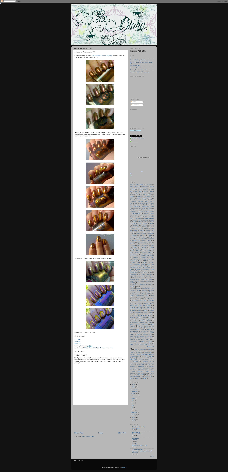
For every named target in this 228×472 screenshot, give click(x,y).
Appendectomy (144, 188)
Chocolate (143, 215)
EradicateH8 (134, 235)
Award (140, 191)
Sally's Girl (140, 326)
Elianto (133, 233)
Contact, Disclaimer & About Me (139, 70)
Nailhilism (134, 284)
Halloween (139, 250)
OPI (147, 295)
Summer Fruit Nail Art (137, 434)
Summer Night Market (144, 344)
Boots (136, 203)
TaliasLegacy (143, 349)
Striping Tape (148, 343)
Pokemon (139, 303)
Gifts (152, 245)
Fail (150, 237)
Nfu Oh (138, 290)
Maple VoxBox (133, 276)
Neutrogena (137, 288)
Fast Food (143, 238)
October (133, 393)
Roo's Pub (149, 322)
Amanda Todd (144, 186)
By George (149, 208)
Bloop (152, 199)
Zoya (144, 378)
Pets (144, 298)
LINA (141, 272)
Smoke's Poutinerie (139, 336)
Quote (133, 315)
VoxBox (133, 371)
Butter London (142, 208)
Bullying (135, 208)
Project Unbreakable (143, 313)
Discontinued (151, 226)
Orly (152, 295)
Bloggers (132, 199)
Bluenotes (134, 201)
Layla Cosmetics (145, 269)
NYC (143, 292)
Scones (152, 326)
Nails (97, 348)
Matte (152, 276)
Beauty (132, 196)
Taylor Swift (143, 350)
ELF (153, 231)
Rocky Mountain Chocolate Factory (138, 322)
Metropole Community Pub (146, 277)
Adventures (149, 184)
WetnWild (141, 374)
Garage (133, 245)
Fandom (132, 238)
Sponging (132, 339)
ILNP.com (77, 339)
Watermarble (145, 373)
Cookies (140, 220)
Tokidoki (147, 359)
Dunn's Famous (139, 231)
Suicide (136, 344)
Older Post (122, 433)
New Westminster (146, 288)
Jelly (145, 260)
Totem (152, 359)
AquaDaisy (134, 189)
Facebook (77, 341)
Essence (141, 235)
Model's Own (144, 279)
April (132, 407)
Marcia (147, 276)
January (133, 414)
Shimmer (152, 331)
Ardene (141, 189)
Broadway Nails (145, 206)
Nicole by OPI (145, 290)
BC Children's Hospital (146, 194)
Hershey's (143, 252)
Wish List (132, 378)
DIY (142, 228)
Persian (133, 298)
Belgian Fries (140, 196)
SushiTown (134, 346)
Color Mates (138, 218)
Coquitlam (146, 220)
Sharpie (149, 329)
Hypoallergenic (133, 255)
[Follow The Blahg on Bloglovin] (135, 131)
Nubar (138, 292)
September (134, 396)
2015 (133, 384)
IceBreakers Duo (145, 257)
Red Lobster (140, 319)
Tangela (150, 349)
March (133, 410)
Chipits (137, 215)
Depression (144, 225)
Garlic (138, 245)
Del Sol (152, 223)
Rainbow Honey (143, 315)
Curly (140, 223)
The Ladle (132, 354)
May (132, 405)
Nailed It (134, 444)
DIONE (144, 226)
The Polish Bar (142, 358)
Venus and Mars (150, 369)
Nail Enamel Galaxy (143, 283)
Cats (138, 211)
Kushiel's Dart (133, 267)
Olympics (132, 295)
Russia (137, 324)
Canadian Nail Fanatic (138, 427)
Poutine (145, 310)
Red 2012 (150, 317)
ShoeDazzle (134, 332)
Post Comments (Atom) (88, 436)
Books (146, 201)
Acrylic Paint (139, 184)
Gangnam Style (150, 243)
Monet (150, 279)
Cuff (146, 221)
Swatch (111, 348)
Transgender (135, 361)
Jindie (133, 262)
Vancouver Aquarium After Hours (144, 368)
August (133, 398)
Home (100, 433)
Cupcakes (134, 223)
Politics (139, 310)
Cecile (146, 211)
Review (142, 320)
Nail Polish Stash (134, 65)
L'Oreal (139, 267)
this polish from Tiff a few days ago (102, 55)
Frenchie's (150, 242)
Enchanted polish (141, 233)
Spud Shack (140, 339)
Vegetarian (142, 369)
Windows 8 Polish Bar (135, 376)
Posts (134, 101)
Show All (152, 456)
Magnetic (149, 274)
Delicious (135, 225)
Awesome (146, 191)
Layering (138, 269)
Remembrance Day (149, 319)
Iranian (140, 260)
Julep (144, 262)
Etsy (139, 237)
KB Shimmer (137, 264)
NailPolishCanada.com (145, 284)
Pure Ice (152, 314)
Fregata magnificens (141, 242)
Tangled (131, 350)
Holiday (149, 252)
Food (149, 240)
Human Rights (148, 254)
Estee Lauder (133, 237)
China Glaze (136, 213)
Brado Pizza (137, 206)
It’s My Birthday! (136, 428)
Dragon (135, 230)
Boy (144, 204)
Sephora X (137, 329)
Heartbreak (137, 252)
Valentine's (132, 366)
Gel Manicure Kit (145, 245)
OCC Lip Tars (135, 293)
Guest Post (151, 249)
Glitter (135, 247)
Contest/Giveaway (148, 218)
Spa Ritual (137, 338)
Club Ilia (147, 216)
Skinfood (139, 334)
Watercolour (137, 373)
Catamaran (132, 211)
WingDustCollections (147, 376)
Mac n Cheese (141, 274)
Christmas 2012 (133, 216)
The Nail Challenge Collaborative (139, 60)
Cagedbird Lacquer (135, 209)
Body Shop (140, 201)
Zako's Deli (138, 378)
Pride (150, 312)
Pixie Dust (151, 300)
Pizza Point (135, 302)
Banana (146, 193)
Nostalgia (134, 292)
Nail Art (132, 283)
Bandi (137, 194)
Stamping (141, 341)
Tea (149, 350)
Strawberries (139, 343)
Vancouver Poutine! (135, 67)
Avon (136, 191)
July (132, 400)
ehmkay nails (136, 432)
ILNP (94, 348)
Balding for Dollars (137, 193)
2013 (133, 417)
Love (151, 272)
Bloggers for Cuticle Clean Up (142, 199)
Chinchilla (146, 213)
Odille (143, 293)
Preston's (145, 312)
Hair (133, 250)
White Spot (149, 374)
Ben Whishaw (147, 196)
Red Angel (132, 319)
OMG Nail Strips (140, 295)
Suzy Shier (142, 346)
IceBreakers (135, 257)
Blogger (124, 467)
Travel (140, 363)
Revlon (149, 320)
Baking (152, 191)
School (146, 326)
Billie (138, 198)
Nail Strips (151, 283)
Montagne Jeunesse (134, 281)
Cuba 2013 (140, 221)
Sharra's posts (104, 348)
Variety (131, 369)
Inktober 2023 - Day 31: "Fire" (139, 445)
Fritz (137, 243)
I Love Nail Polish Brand (85, 348)
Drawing (141, 230)
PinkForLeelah (135, 300)
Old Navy (149, 293)
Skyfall (131, 336)
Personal (139, 298)
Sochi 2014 (149, 336)
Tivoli (141, 359)
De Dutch (145, 223)
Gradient (144, 249)
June (133, 403)
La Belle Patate (146, 267)
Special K (144, 337)
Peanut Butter (140, 297)
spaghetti (134, 439)
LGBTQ (145, 271)
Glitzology (143, 247)
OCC (152, 292)
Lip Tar (145, 272)
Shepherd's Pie (144, 331)
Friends (132, 243)
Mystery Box (149, 281)
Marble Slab (140, 276)
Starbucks (149, 341)
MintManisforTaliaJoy (134, 279)
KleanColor (144, 266)
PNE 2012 (149, 302)
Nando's (142, 287)
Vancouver (141, 366)
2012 (133, 420)
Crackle (152, 220)
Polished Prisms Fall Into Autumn (140, 307)
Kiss (153, 264)
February (134, 412)
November (134, 391)
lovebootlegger (133, 274)
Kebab (143, 264)
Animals (137, 188)
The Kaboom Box (148, 352)
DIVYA (138, 228)
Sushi (152, 344)
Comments (135, 104)
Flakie (143, 240)
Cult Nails (151, 221)
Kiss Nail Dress (135, 266)
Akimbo (131, 186)
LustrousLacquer (137, 449)
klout (151, 266)
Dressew (148, 230)
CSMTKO (134, 221)
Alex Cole (137, 186)
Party (134, 297)
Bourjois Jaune (138, 204)
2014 (133, 387)
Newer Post (78, 433)
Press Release (137, 312)
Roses (131, 324)
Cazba (142, 211)
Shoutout (146, 332)
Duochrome (147, 231)
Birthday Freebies (147, 198)
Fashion (137, 238)
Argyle (146, 189)
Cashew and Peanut (147, 209)
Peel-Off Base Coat (149, 297)
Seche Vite (134, 327)
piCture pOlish (150, 298)
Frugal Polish (142, 243)
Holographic (133, 254)
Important (136, 259)
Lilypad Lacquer (134, 272)
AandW (131, 184)
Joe (138, 262)
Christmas (150, 215)
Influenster (133, 260)
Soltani (131, 337)
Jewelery (152, 260)
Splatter (150, 337)
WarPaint (139, 371)
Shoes (140, 332)
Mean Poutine (136, 277)
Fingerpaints (151, 238)
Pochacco (132, 303)
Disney (133, 228)
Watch (147, 371)
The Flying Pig (138, 352)
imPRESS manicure (146, 259)
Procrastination (133, 313)
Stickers (132, 343)
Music (142, 281)
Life (151, 271)
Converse (135, 220)
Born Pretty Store (143, 203)
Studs (131, 344)
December (134, 389)
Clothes (141, 216)
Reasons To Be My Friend (135, 317)
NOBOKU (151, 290)
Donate (146, 228)
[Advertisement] (100, 418)
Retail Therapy (135, 320)
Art (151, 189)
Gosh (137, 249)
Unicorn (149, 364)
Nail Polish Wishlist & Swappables (139, 72)
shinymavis (135, 438)
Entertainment (151, 233)
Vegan (136, 369)
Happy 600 (147, 250)
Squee (148, 339)
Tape (137, 350)
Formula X (132, 242)
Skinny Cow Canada (147, 334)
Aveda (131, 191)
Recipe (144, 317)
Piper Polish (143, 300)
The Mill (137, 354)
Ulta (143, 364)
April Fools (151, 188)
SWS (136, 349)
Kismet (148, 264)
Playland (142, 302)
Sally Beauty (145, 324)
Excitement (144, 237)
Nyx (147, 292)
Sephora (141, 328)
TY (137, 364)
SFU (143, 329)
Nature (147, 287)
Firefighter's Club (136, 240)
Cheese (152, 211)
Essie (149, 235)
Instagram (77, 343)
